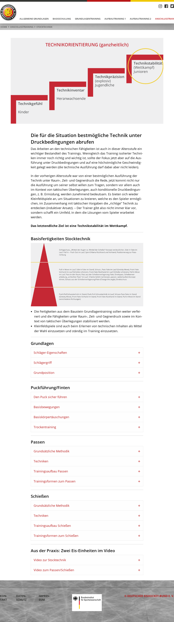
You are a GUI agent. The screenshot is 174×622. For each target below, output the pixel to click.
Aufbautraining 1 (115, 18)
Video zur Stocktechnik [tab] (50, 560)
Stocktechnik (44, 26)
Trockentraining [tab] (45, 427)
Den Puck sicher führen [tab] (50, 397)
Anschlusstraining (21, 26)
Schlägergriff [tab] (43, 363)
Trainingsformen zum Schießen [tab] (56, 536)
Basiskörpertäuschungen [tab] (51, 417)
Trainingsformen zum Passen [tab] (54, 481)
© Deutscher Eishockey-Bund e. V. (149, 596)
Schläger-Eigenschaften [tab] (50, 353)
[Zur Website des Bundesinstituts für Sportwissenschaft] (87, 602)
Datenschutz (21, 598)
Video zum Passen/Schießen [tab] (54, 570)
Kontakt (3, 598)
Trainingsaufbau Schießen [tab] (52, 526)
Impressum (44, 598)
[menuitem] (34, 19)
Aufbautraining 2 (140, 18)
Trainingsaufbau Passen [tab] (51, 471)
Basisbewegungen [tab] (47, 407)
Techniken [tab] (41, 461)
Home (4, 26)
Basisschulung (62, 18)
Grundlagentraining (87, 18)
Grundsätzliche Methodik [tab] (51, 451)
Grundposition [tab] (44, 373)
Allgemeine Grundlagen (34, 18)
